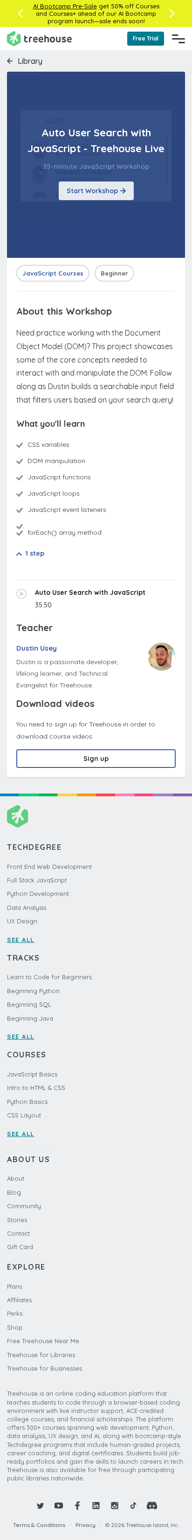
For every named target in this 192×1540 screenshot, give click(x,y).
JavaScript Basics (32, 1074)
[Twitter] (40, 1505)
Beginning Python (33, 991)
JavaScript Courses (52, 273)
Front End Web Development (49, 866)
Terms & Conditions (39, 1524)
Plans (14, 1286)
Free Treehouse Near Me (43, 1341)
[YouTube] (58, 1505)
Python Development (38, 893)
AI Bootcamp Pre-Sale (65, 6)
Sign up (96, 758)
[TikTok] (133, 1505)
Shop (14, 1327)
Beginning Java (30, 1018)
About (15, 1178)
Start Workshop (92, 191)
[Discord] (151, 1505)
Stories (17, 1220)
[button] (20, 13)
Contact (18, 1233)
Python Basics (27, 1101)
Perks (14, 1313)
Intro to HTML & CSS (36, 1087)
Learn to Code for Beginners (49, 977)
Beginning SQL (29, 1004)
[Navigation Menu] (178, 39)
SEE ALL (20, 939)
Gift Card (20, 1247)
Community (24, 1206)
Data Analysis (26, 907)
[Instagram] (114, 1505)
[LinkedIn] (96, 1505)
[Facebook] (77, 1505)
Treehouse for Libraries (41, 1354)
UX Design (22, 921)
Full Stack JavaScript (37, 880)
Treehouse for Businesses (44, 1368)
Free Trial (145, 38)
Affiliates (19, 1300)
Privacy (85, 1524)
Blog (14, 1192)
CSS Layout (24, 1115)
